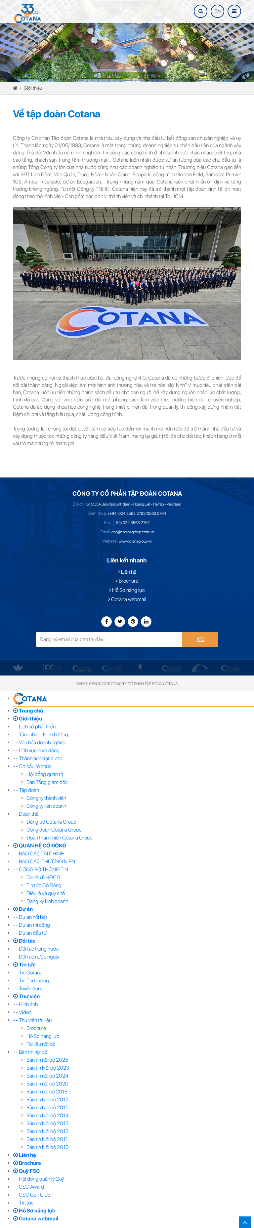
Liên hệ (128, 572)
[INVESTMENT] (112, 668)
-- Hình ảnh (25, 1004)
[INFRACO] (82, 668)
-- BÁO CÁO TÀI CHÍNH (38, 853)
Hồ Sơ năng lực (128, 590)
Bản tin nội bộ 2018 (46, 1091)
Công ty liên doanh (46, 806)
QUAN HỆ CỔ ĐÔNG (42, 845)
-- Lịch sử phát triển (34, 726)
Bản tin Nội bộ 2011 (47, 1139)
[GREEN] (18, 668)
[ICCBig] (52, 668)
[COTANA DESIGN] (231, 668)
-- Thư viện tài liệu (32, 1020)
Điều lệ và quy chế (45, 893)
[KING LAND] (139, 668)
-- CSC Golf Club (31, 1195)
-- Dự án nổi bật (30, 917)
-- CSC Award (28, 1187)
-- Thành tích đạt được (37, 758)
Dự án (25, 909)
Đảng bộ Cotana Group (51, 822)
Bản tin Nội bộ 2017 (47, 1099)
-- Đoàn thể (25, 814)
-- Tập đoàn (26, 790)
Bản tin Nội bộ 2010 (47, 1147)
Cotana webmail (128, 599)
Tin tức (27, 965)
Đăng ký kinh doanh (47, 901)
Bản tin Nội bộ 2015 (47, 1107)
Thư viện (29, 996)
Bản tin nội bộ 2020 (47, 1084)
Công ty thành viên (46, 798)
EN (218, 11)
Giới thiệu (33, 88)
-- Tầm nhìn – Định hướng (40, 734)
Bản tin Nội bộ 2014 (47, 1115)
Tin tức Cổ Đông (44, 885)
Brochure (128, 581)
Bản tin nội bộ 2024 (47, 1076)
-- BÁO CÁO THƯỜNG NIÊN (44, 861)
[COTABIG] (199, 668)
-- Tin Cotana (27, 972)
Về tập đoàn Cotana (56, 114)
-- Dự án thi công (31, 925)
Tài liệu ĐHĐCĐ (43, 877)
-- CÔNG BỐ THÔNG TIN (40, 869)
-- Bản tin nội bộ (30, 1052)
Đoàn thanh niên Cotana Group (59, 838)
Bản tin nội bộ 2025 (47, 1060)
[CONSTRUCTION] (172, 668)
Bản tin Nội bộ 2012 (47, 1131)
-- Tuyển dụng (28, 988)
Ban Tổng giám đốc (47, 782)
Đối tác (27, 941)
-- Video (22, 1012)
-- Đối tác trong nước (36, 949)
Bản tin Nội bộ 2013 (47, 1123)
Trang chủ (30, 711)
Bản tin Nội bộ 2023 (47, 1068)
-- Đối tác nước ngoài (36, 957)
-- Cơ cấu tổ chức (32, 766)
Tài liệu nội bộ (40, 1044)
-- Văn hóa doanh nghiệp (39, 742)
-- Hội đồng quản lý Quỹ (38, 1179)
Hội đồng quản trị (44, 774)
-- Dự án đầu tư (30, 933)
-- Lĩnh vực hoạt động (36, 750)
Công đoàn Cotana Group (54, 830)
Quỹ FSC (29, 1171)
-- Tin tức (23, 1203)
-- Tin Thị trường (31, 980)
